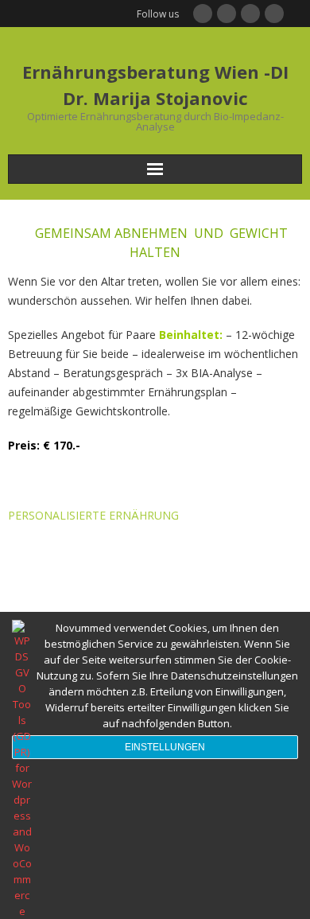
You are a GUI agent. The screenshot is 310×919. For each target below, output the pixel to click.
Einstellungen (165, 747)
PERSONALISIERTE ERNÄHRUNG (93, 515)
